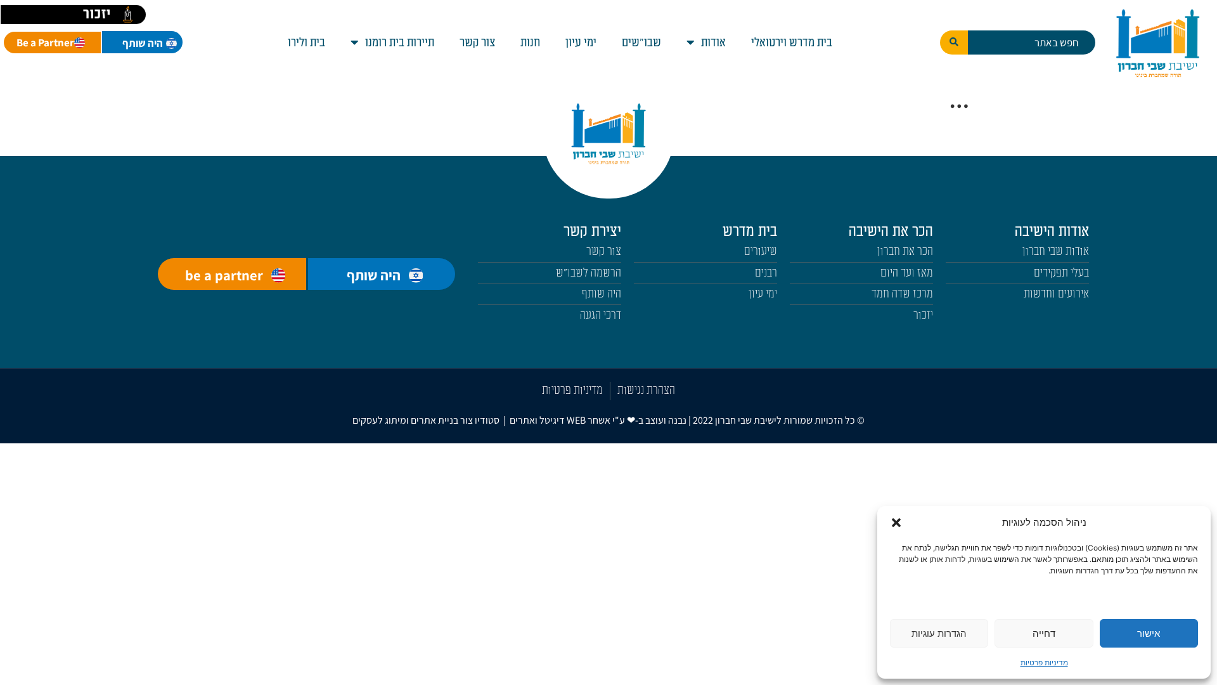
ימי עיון (580, 42)
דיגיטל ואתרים (538, 420)
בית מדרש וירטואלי (791, 42)
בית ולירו (306, 42)
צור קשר (477, 42)
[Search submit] (954, 42)
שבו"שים (641, 42)
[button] (896, 522)
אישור (1148, 633)
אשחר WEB (588, 420)
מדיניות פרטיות (1044, 662)
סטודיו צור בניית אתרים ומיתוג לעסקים (425, 420)
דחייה (1044, 633)
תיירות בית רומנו (399, 42)
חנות (530, 42)
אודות (713, 42)
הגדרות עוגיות (939, 633)
